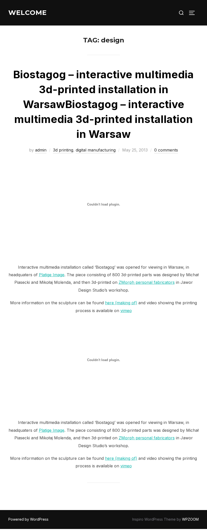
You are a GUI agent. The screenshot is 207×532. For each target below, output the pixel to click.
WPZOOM (190, 519)
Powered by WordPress (28, 519)
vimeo (126, 310)
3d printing (63, 150)
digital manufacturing (96, 150)
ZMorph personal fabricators (147, 282)
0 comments (166, 150)
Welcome (27, 13)
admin (40, 150)
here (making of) (121, 302)
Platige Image (51, 274)
